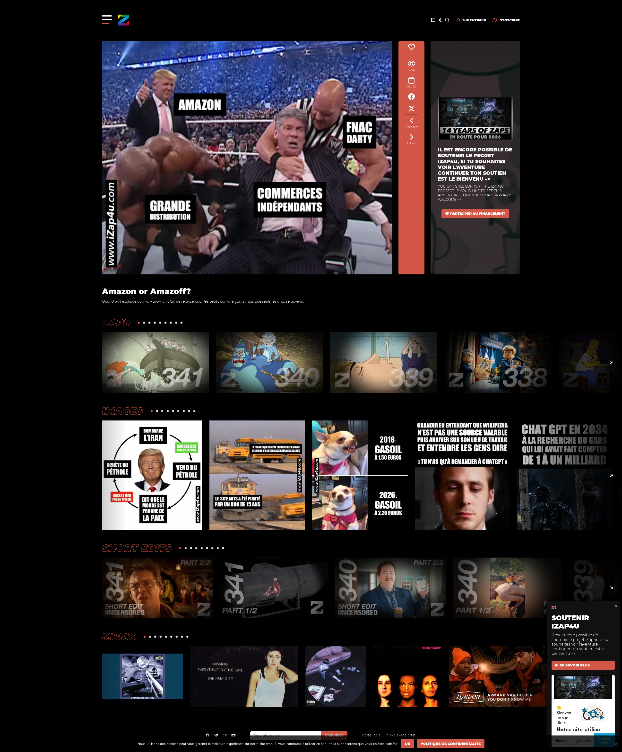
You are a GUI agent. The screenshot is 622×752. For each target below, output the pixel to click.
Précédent (411, 127)
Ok (407, 744)
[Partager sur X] (411, 109)
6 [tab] (165, 322)
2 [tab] (144, 322)
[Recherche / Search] (447, 20)
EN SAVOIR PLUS (575, 665)
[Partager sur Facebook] (411, 97)
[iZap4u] (123, 20)
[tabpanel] (155, 362)
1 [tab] (138, 322)
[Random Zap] (433, 20)
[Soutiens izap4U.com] (440, 20)
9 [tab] (181, 322)
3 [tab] (149, 322)
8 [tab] (176, 322)
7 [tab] (170, 322)
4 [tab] (154, 322)
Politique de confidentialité (451, 744)
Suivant (411, 143)
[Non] (615, 743)
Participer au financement (477, 213)
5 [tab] (160, 322)
